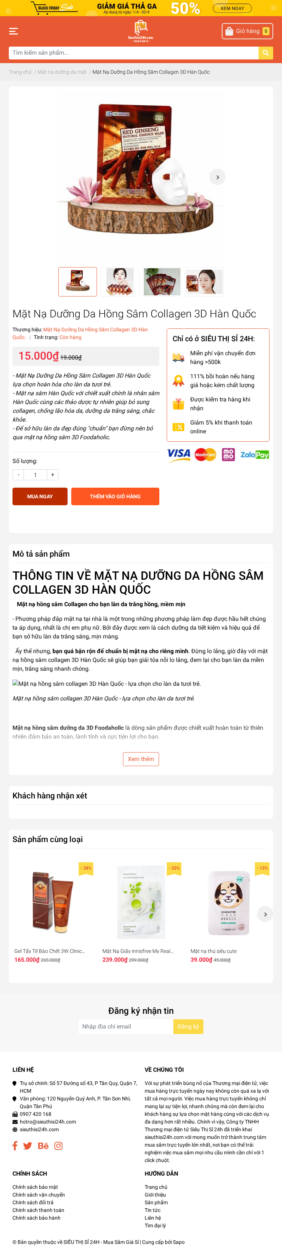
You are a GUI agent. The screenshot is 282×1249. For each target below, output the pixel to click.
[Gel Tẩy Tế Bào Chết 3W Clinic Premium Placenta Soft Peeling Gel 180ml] (52, 902)
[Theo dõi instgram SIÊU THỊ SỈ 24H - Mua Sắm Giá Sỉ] (58, 1146)
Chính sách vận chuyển (38, 1195)
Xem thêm (141, 758)
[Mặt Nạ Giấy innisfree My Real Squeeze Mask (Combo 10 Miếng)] (141, 902)
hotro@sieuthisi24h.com (48, 1122)
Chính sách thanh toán (38, 1210)
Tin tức (152, 1210)
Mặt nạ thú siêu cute (214, 951)
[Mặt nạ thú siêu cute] (229, 902)
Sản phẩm (156, 1202)
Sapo (179, 1242)
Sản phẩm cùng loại (47, 839)
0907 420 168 (35, 1114)
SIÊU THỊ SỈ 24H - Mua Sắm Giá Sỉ (101, 1242)
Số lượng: (24, 461)
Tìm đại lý (155, 1225)
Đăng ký (188, 1026)
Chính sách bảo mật (35, 1187)
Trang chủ (156, 1187)
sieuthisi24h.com (39, 1129)
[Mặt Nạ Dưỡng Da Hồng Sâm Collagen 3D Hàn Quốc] (141, 176)
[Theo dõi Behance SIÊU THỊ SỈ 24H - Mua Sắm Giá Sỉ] (43, 1146)
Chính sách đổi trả (33, 1202)
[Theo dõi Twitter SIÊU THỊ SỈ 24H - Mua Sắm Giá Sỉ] (27, 1146)
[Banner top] (141, 7)
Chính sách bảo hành (36, 1218)
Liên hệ (153, 1218)
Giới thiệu (155, 1195)
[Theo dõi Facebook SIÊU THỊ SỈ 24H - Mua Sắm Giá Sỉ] (14, 1146)
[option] (141, 176)
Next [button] (217, 177)
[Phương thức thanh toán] (218, 455)
